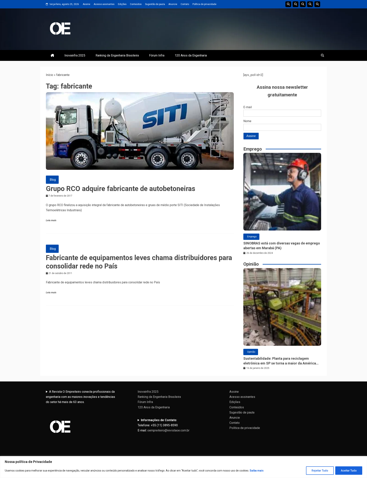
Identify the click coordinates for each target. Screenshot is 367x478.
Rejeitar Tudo (320, 470)
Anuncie (172, 4)
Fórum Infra (156, 55)
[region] (183, 467)
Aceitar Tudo (349, 470)
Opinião (251, 352)
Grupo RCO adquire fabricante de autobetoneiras (120, 189)
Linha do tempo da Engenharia (295, 4)
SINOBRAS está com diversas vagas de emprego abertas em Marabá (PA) (281, 245)
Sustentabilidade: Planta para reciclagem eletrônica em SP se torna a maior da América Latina (279, 361)
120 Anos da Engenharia (191, 55)
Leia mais (51, 220)
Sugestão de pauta (155, 4)
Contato (185, 4)
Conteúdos (136, 4)
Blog (53, 179)
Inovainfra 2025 (74, 55)
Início (49, 75)
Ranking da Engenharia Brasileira (117, 55)
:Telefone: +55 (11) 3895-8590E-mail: (163, 425)
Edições (122, 4)
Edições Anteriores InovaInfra (310, 4)
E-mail (247, 107)
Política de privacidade (204, 4)
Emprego (252, 236)
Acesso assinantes (104, 4)
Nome (247, 121)
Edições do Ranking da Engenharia (303, 4)
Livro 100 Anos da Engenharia (317, 4)
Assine (86, 4)
